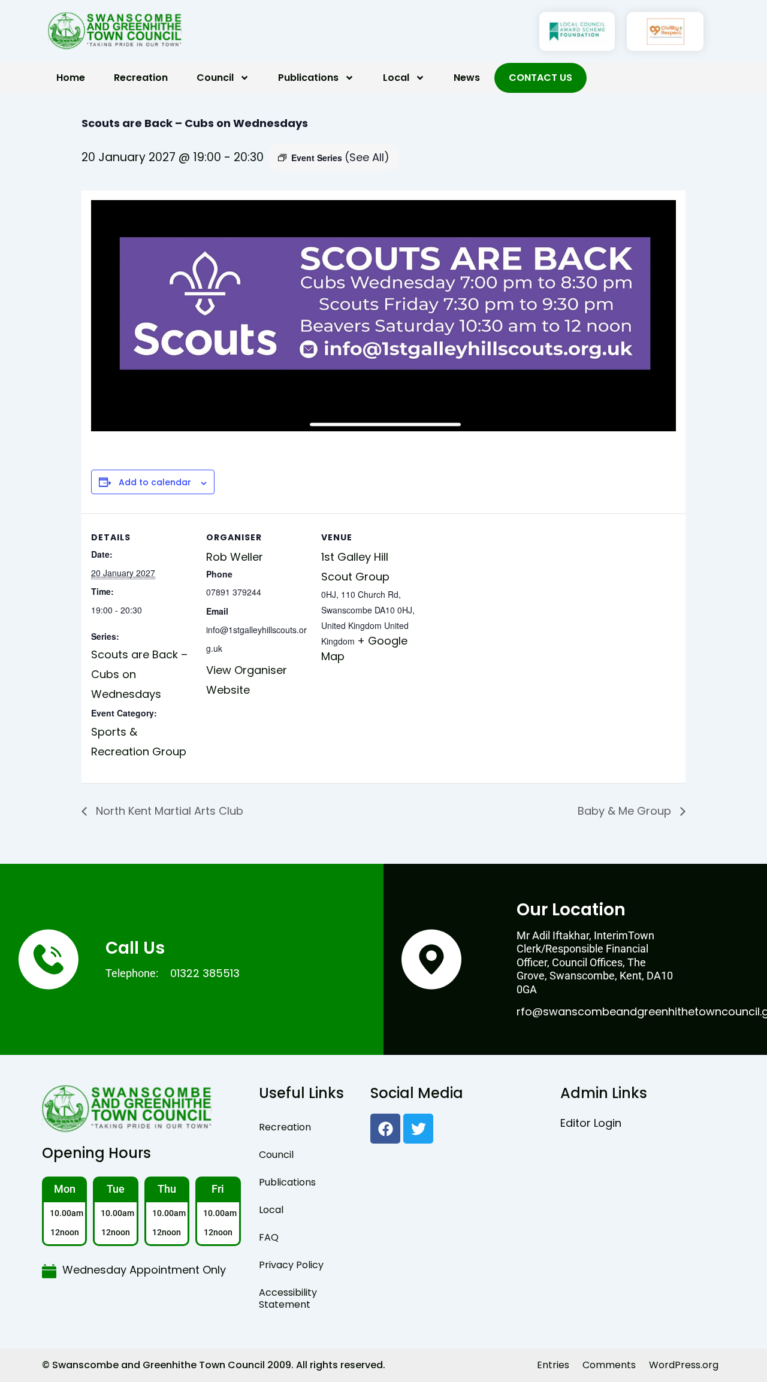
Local (396, 77)
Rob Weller (234, 556)
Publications (308, 77)
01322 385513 (205, 973)
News (467, 77)
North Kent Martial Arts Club (168, 810)
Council (215, 77)
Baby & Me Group (626, 810)
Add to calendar (155, 482)
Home (70, 77)
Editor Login (590, 1122)
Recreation (141, 77)
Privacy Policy (291, 1265)
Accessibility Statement (288, 1298)
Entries (553, 1365)
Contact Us (540, 77)
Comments (609, 1365)
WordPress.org (683, 1365)
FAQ (269, 1237)
